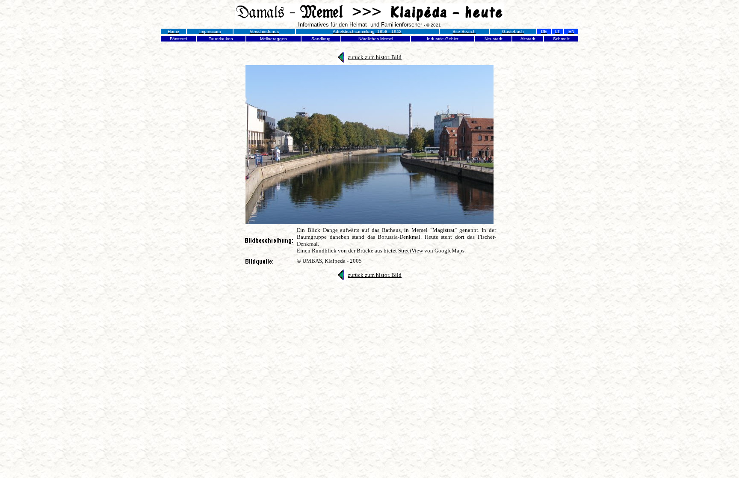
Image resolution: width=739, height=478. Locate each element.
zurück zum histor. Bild (375, 57)
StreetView (410, 250)
